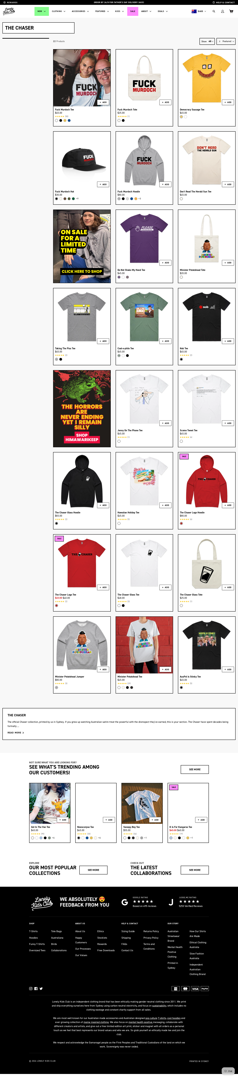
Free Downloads (106, 950)
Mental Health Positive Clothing (175, 951)
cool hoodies (174, 1018)
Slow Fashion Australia (197, 956)
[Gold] (135, 198)
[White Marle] (127, 198)
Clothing (57, 11)
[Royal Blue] (69, 120)
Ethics (100, 931)
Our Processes (83, 948)
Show (204, 41)
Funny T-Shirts (37, 944)
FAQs (124, 944)
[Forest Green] (73, 198)
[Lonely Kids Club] (8, 11)
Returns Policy (151, 931)
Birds (54, 944)
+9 (77, 198)
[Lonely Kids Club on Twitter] (41, 988)
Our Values (81, 955)
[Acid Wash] (131, 687)
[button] (226, 41)
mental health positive (141, 1022)
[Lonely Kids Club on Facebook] (36, 988)
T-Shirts (33, 931)
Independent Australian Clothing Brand (197, 969)
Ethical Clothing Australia (198, 945)
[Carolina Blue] (41, 837)
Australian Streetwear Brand (174, 936)
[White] (56, 120)
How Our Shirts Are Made (198, 934)
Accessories (78, 11)
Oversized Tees (37, 950)
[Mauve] (127, 277)
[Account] (222, 11)
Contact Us (127, 950)
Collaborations (59, 950)
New (40, 11)
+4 (53, 837)
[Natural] (175, 837)
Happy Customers (81, 940)
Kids (117, 11)
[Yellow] (64, 120)
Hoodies (33, 937)
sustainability (159, 1005)
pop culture (151, 1018)
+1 (145, 837)
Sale (132, 11)
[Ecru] (60, 198)
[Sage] (119, 355)
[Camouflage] (69, 198)
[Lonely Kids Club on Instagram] (30, 988)
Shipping (126, 937)
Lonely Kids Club (46, 1061)
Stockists (102, 937)
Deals (161, 11)
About (144, 11)
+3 (139, 198)
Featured (100, 11)
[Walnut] (64, 198)
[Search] (214, 11)
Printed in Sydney (173, 965)
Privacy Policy (150, 937)
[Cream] (119, 120)
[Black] (60, 120)
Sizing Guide (128, 931)
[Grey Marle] (119, 198)
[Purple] (119, 277)
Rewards (102, 944)
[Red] (181, 523)
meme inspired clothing (96, 1022)
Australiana (57, 937)
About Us (80, 931)
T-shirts (162, 1018)
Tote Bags (56, 931)
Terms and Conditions (149, 946)
